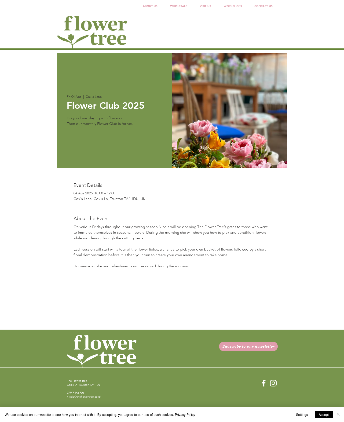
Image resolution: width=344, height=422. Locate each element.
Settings (302, 414)
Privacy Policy (185, 414)
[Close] (338, 414)
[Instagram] (273, 383)
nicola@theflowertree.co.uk (84, 396)
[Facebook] (263, 383)
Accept (324, 414)
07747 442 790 (75, 392)
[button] (179, 6)
